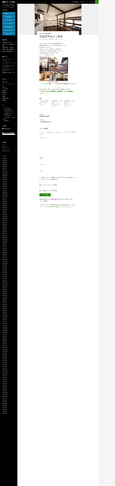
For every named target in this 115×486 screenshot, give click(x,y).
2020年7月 (4, 291)
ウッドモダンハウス (6, 59)
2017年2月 (4, 323)
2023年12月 (5, 214)
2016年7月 (4, 336)
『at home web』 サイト (9, 111)
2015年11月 (5, 349)
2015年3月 (4, 364)
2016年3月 (4, 343)
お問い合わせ (9, 33)
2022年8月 (4, 244)
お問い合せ (91, 1)
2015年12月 (5, 347)
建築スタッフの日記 (8, 2)
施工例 (3, 94)
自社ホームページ (84, 1)
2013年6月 (4, 403)
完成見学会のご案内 (44, 115)
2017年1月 (4, 325)
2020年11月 (5, 284)
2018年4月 (4, 312)
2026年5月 (4, 164)
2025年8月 (4, 179)
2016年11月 (5, 329)
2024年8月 (4, 199)
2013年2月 (4, 411)
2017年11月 (5, 315)
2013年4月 (4, 407)
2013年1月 (4, 413)
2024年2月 (4, 211)
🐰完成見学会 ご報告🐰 (7, 47)
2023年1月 (4, 235)
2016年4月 (4, 342)
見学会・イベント (9, 13)
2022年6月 (4, 248)
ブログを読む (9, 20)
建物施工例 (8, 17)
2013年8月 (4, 400)
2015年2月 (4, 366)
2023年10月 (5, 218)
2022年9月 (4, 242)
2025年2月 (4, 188)
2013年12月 (5, 392)
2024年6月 (4, 203)
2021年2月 (4, 278)
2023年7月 (4, 224)
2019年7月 (4, 302)
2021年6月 (4, 271)
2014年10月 (5, 373)
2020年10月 (5, 285)
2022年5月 (4, 250)
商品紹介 (4, 90)
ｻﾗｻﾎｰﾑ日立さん (7, 115)
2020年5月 (4, 295)
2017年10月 (5, 317)
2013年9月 (4, 398)
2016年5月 (4, 340)
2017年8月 (4, 321)
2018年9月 (4, 306)
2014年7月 (4, 379)
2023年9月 (4, 220)
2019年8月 (4, 300)
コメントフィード (6, 148)
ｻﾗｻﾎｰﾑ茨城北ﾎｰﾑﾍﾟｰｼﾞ (9, 110)
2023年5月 (4, 228)
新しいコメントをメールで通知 (48, 185)
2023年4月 (4, 229)
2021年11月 (5, 261)
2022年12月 (5, 237)
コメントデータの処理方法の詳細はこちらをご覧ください (55, 206)
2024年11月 (5, 194)
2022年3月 (4, 254)
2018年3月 (4, 314)
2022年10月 (5, 241)
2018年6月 (4, 310)
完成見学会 (48, 33)
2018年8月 (4, 308)
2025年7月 (4, 181)
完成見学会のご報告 (6, 72)
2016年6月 (4, 338)
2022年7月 (4, 246)
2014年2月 (4, 388)
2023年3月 (4, 231)
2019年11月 (5, 297)
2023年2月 (4, 233)
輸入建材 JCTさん (8, 113)
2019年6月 (4, 304)
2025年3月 (4, 186)
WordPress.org (5, 150)
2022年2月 (4, 256)
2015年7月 (4, 357)
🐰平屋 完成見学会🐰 (7, 51)
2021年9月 (4, 265)
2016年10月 (5, 330)
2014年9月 (4, 375)
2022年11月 (5, 239)
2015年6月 (4, 358)
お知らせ (4, 87)
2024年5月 (4, 205)
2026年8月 (4, 158)
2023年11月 (5, 216)
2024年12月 (5, 192)
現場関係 (4, 100)
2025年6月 (4, 183)
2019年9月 (4, 299)
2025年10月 (5, 175)
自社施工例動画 (76, 1)
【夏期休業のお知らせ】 (7, 42)
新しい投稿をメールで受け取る (48, 190)
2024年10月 (5, 196)
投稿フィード (5, 147)
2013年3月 (4, 409)
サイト (41, 171)
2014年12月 (5, 370)
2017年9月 (4, 319)
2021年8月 (4, 267)
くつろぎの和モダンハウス (8, 66)
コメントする (60, 39)
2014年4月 (4, 385)
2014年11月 (5, 372)
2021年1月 (4, 280)
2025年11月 (5, 173)
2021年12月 (5, 259)
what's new (42, 33)
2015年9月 (4, 353)
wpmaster (52, 39)
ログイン (4, 145)
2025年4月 (4, 184)
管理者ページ (7, 120)
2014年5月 (4, 383)
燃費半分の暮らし (6, 98)
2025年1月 (4, 190)
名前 (41, 158)
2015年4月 (4, 362)
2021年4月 (4, 274)
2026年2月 (4, 168)
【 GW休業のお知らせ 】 (45, 120)
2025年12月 (5, 171)
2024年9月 (4, 198)
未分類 (3, 96)
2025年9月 (4, 177)
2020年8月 (4, 289)
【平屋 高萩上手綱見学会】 (8, 49)
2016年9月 (4, 332)
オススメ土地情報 (9, 23)
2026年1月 (4, 170)
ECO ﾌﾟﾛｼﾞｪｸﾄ (7, 108)
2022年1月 (4, 257)
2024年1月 (4, 213)
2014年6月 (4, 381)
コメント (42, 137)
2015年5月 (4, 360)
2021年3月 (4, 276)
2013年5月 (4, 405)
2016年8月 (4, 334)
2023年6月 (4, 226)
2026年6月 (4, 162)
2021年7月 (4, 269)
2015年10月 (5, 351)
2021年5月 (4, 272)
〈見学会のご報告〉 (44, 101)
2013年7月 (4, 401)
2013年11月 (5, 394)
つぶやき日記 (5, 88)
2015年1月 (4, 368)
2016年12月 (5, 327)
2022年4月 (4, 252)
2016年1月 (4, 345)
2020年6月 (4, 293)
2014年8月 (4, 377)
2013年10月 (5, 396)
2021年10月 (5, 263)
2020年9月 (4, 287)
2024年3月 (4, 209)
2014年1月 (4, 390)
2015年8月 (4, 355)
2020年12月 (5, 282)
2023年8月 (4, 222)
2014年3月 (4, 386)
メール (42, 164)
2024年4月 (4, 207)
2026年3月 (4, 166)
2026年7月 (4, 160)
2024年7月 (4, 201)
